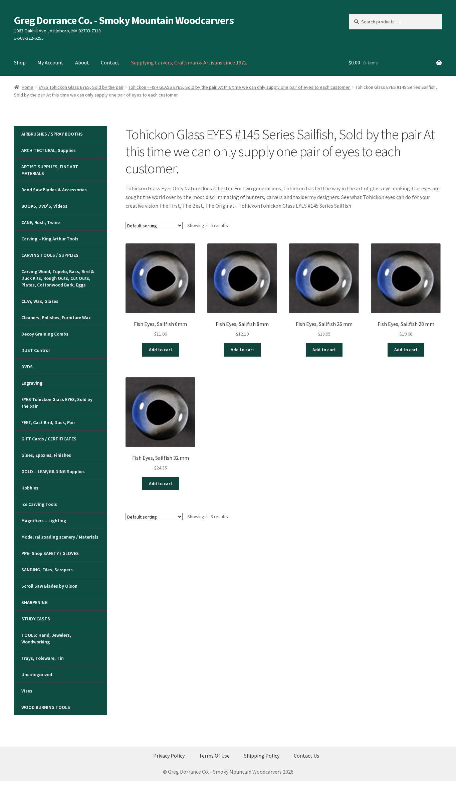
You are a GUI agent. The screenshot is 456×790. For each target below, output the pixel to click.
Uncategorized (36, 674)
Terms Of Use (214, 755)
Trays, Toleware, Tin (42, 658)
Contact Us (306, 755)
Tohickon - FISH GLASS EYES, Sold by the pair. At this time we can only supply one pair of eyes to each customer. (240, 87)
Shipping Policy (261, 755)
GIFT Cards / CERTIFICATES (48, 439)
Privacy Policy (169, 755)
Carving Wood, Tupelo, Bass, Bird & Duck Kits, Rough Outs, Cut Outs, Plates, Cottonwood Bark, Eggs (57, 278)
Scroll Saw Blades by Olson (49, 586)
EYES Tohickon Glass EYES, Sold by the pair (81, 87)
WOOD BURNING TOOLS (45, 707)
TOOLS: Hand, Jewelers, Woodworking (46, 638)
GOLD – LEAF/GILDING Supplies (53, 471)
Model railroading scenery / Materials (59, 537)
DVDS (27, 367)
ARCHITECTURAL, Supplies (48, 150)
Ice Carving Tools (39, 504)
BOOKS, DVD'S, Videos (44, 206)
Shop (20, 62)
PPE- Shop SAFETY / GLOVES (50, 553)
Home (27, 87)
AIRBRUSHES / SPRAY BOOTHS (52, 134)
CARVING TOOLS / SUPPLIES (49, 255)
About (82, 62)
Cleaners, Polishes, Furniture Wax (56, 318)
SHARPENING (34, 602)
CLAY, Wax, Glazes (39, 301)
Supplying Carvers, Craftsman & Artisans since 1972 (189, 62)
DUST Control (35, 350)
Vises (26, 691)
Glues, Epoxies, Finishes (46, 455)
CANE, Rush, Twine (40, 222)
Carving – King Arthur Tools (49, 239)
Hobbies (29, 488)
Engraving (31, 383)
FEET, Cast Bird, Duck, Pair (48, 422)
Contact (110, 62)
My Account (50, 62)
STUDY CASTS (35, 619)
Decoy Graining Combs (44, 334)
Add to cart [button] (160, 350)
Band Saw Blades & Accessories (54, 190)
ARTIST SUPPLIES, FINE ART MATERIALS (49, 170)
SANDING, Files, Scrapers (47, 570)
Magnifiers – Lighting (43, 521)
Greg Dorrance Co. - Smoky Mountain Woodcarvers (124, 20)
